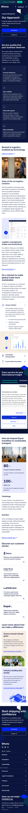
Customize (13, 421)
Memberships (6, 790)
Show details (19, 412)
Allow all (14, 417)
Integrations (5, 759)
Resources (5, 771)
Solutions (4, 754)
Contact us (14, 35)
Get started (14, 30)
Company (4, 781)
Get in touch (5, 785)
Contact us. (7, 799)
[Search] (15, 6)
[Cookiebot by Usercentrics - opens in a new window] (20, 386)
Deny (14, 426)
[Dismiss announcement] (24, 2)
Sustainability (6, 764)
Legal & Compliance (7, 776)
